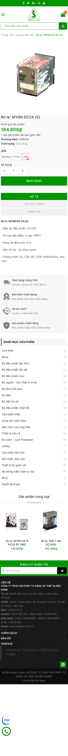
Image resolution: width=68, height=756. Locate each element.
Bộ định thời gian (12, 388)
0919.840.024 (30, 313)
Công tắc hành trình (14, 420)
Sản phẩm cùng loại (34, 497)
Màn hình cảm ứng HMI (16, 427)
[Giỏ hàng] (63, 15)
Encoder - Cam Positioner (17, 439)
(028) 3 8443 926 (48, 618)
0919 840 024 (19, 614)
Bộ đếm (6, 395)
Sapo (42, 680)
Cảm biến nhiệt (11, 414)
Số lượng (6, 164)
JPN (25, 156)
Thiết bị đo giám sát (14, 465)
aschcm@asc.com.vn (21, 626)
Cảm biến (7, 350)
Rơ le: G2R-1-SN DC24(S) (51, 542)
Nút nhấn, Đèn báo (13, 458)
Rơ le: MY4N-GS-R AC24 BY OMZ (17, 542)
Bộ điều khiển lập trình (15, 363)
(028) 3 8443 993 (25, 618)
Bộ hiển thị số (10, 401)
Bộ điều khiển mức (13, 376)
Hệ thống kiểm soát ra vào (18, 471)
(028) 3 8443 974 (11, 622)
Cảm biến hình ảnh (13, 452)
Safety (6, 446)
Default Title (11, 156)
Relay (5, 357)
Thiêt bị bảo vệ (11, 433)
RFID (5, 477)
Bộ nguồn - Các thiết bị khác (19, 382)
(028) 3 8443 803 (46, 614)
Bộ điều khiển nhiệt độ (15, 407)
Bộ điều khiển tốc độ (14, 369)
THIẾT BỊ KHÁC (11, 484)
